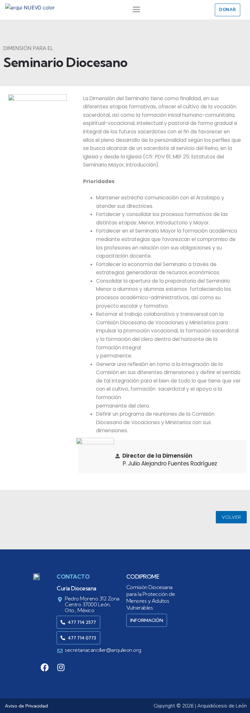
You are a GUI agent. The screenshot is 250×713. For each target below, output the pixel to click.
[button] (136, 9)
